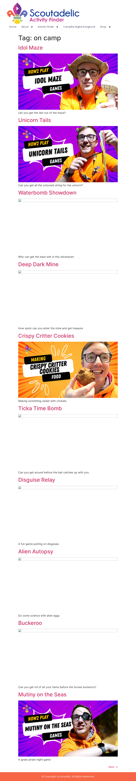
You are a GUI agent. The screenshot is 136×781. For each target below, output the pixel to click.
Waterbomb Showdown (47, 192)
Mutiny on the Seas (42, 694)
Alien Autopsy (35, 551)
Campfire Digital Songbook (79, 26)
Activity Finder (46, 26)
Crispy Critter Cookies (46, 336)
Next (113, 767)
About (25, 26)
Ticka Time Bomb (40, 408)
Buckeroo (30, 623)
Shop (103, 26)
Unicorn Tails (34, 120)
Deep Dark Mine (38, 264)
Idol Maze (30, 47)
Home (12, 26)
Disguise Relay (36, 480)
